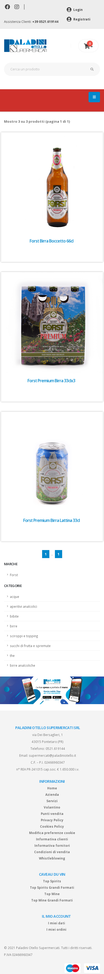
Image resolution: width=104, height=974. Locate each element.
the (12, 655)
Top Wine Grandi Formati (52, 900)
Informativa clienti (52, 839)
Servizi (52, 801)
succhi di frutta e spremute (30, 646)
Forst (14, 575)
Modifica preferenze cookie (52, 833)
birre (13, 626)
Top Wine (52, 894)
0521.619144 (55, 748)
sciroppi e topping (24, 636)
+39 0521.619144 (45, 21)
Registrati (81, 19)
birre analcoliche (22, 665)
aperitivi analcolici (23, 606)
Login (78, 9)
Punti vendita (52, 813)
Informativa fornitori (52, 845)
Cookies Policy (52, 826)
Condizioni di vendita (52, 852)
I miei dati (56, 923)
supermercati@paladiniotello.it (52, 755)
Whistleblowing (52, 858)
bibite (14, 616)
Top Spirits (52, 881)
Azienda (52, 794)
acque (14, 596)
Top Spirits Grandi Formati (52, 887)
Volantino (52, 807)
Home (52, 788)
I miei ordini (56, 929)
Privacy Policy (52, 820)
